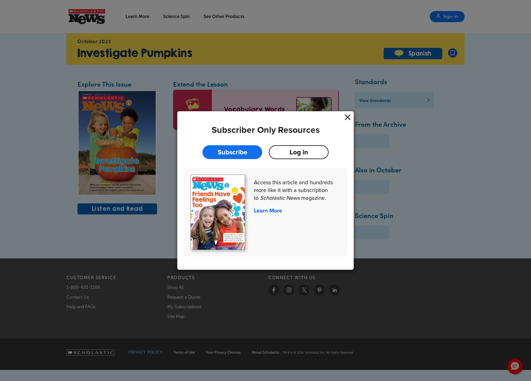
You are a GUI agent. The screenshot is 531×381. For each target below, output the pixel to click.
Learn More (268, 210)
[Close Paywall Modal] (347, 117)
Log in (299, 152)
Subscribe (232, 152)
